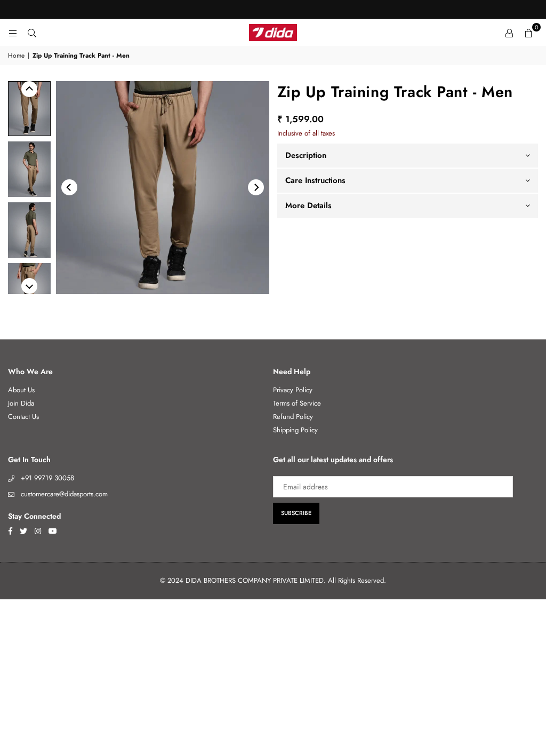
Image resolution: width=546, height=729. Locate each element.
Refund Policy (293, 416)
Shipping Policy (295, 430)
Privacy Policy (292, 390)
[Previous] (69, 187)
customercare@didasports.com (64, 494)
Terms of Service (297, 403)
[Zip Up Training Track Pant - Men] (29, 109)
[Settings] (509, 32)
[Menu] (12, 32)
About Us (21, 390)
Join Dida (21, 403)
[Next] (256, 187)
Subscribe (296, 513)
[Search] (32, 32)
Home (16, 55)
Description (305, 155)
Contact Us (23, 416)
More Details (308, 205)
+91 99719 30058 (47, 478)
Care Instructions (315, 180)
